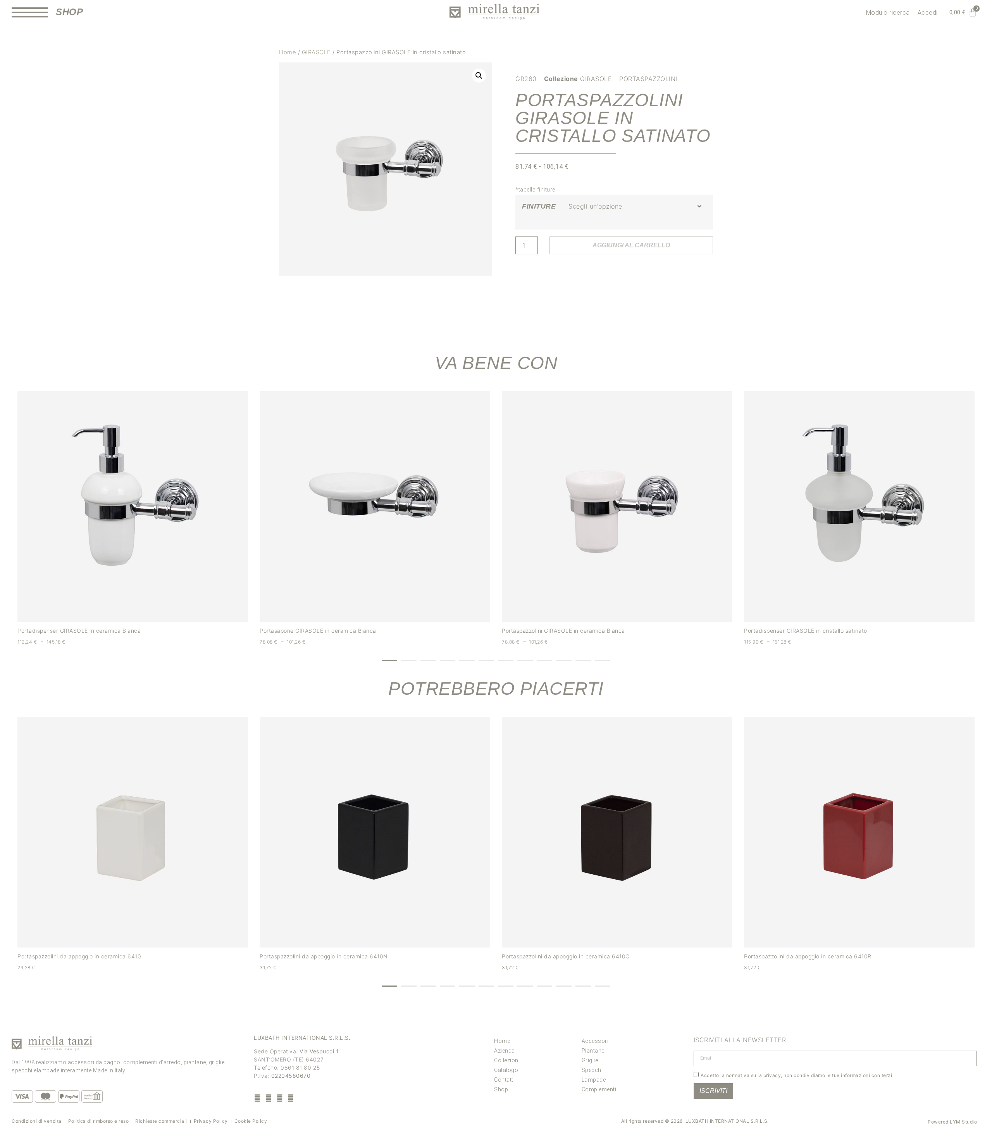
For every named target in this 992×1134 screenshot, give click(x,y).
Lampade (594, 1080)
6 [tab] (486, 660)
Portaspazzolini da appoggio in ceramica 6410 (79, 956)
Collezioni (507, 1060)
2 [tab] (409, 660)
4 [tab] (447, 660)
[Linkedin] (290, 1098)
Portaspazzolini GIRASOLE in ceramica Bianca (563, 630)
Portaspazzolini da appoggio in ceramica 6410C (566, 956)
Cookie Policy (250, 1121)
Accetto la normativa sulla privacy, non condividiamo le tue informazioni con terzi (796, 1075)
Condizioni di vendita (37, 1121)
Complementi (599, 1089)
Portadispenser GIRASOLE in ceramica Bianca (79, 630)
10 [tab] (564, 660)
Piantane (593, 1051)
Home (287, 52)
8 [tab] (525, 660)
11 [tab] (583, 660)
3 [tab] (428, 660)
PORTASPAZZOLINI (648, 79)
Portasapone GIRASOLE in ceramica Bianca (318, 630)
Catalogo (506, 1070)
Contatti (504, 1080)
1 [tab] (389, 660)
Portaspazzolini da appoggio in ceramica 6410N (324, 956)
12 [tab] (602, 660)
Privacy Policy (211, 1121)
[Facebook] (257, 1098)
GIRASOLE (316, 52)
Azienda (504, 1051)
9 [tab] (544, 660)
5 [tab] (467, 660)
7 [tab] (505, 660)
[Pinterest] (279, 1098)
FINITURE (539, 206)
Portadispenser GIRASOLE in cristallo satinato (805, 630)
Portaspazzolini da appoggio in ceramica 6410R (807, 956)
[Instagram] (268, 1098)
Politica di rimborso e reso (98, 1121)
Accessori (595, 1041)
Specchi (592, 1070)
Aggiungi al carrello (631, 245)
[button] (479, 76)
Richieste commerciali (161, 1121)
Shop (501, 1089)
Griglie (590, 1060)
